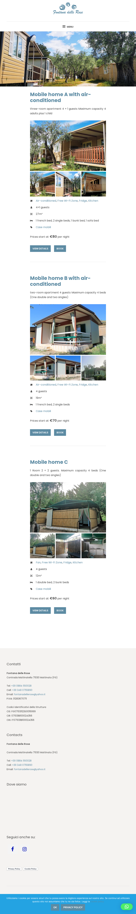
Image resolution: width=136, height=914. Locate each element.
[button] (127, 906)
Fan (38, 562)
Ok (55, 907)
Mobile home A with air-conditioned (60, 97)
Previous (37, 145)
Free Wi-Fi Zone (67, 201)
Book (60, 248)
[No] (132, 904)
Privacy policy (73, 907)
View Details (40, 248)
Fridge (83, 201)
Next (98, 145)
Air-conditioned (46, 201)
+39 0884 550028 (21, 685)
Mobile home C (49, 462)
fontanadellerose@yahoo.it (29, 694)
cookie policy (97, 901)
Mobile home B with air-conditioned (60, 281)
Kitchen (93, 201)
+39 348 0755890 (22, 690)
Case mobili (43, 227)
